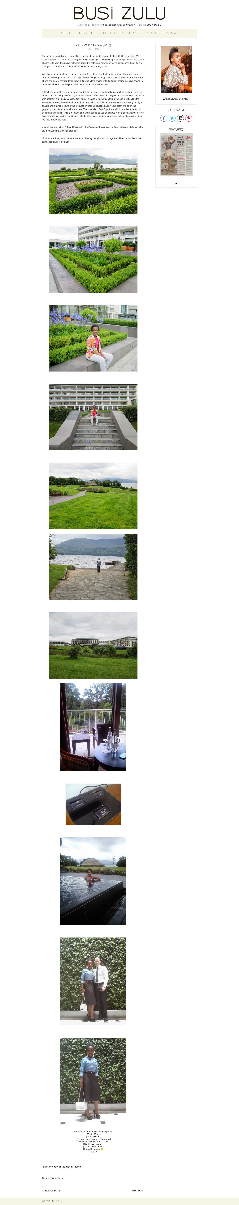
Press (134, 33)
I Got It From (111, 33)
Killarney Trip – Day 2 (93, 45)
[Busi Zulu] (119, 13)
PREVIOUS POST (51, 1191)
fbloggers (67, 1167)
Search (173, 33)
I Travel (86, 33)
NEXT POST (138, 1191)
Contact (153, 33)
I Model (66, 33)
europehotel (55, 1167)
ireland (78, 1167)
